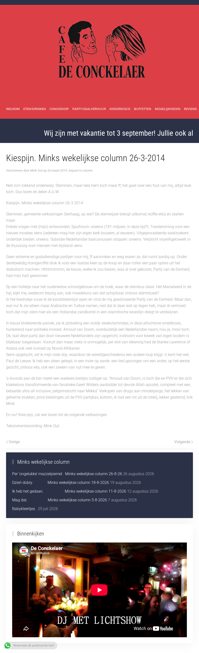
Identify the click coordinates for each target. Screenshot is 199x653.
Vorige (14, 442)
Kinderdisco (119, 109)
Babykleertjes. (24, 508)
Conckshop (59, 109)
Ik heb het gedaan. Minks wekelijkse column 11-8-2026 (69, 491)
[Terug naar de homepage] (99, 52)
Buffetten (142, 109)
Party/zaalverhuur (89, 109)
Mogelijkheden (167, 109)
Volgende (182, 442)
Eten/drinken (34, 109)
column (87, 170)
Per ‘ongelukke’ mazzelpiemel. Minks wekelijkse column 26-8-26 (67, 474)
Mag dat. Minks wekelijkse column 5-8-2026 (59, 500)
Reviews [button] (190, 109)
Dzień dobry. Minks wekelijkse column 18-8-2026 (60, 482)
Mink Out (36, 170)
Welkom (13, 109)
